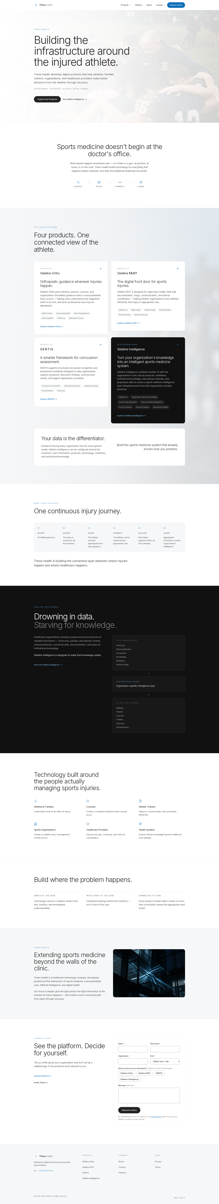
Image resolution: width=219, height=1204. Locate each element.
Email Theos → (41, 1082)
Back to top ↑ (179, 1198)
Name (121, 1044)
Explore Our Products (47, 99)
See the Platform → (43, 1076)
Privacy (158, 1161)
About (149, 5)
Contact (159, 5)
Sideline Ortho (126, 1073)
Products (124, 5)
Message (125, 1085)
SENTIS (159, 1073)
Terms (157, 1167)
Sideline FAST (144, 1073)
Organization (123, 1056)
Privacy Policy (156, 1117)
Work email (155, 1044)
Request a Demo (176, 5)
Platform (138, 5)
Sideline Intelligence (129, 1079)
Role (152, 1056)
